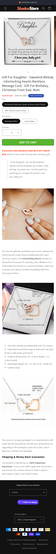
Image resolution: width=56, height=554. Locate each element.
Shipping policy (42, 544)
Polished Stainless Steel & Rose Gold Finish (25, 104)
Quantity (5, 127)
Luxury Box (29, 121)
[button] (5, 8)
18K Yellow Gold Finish (15, 110)
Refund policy (43, 540)
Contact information (29, 548)
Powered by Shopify (29, 540)
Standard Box (11, 121)
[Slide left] (22, 72)
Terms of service (28, 544)
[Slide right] (34, 72)
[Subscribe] (43, 492)
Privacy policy (15, 544)
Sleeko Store (17, 540)
